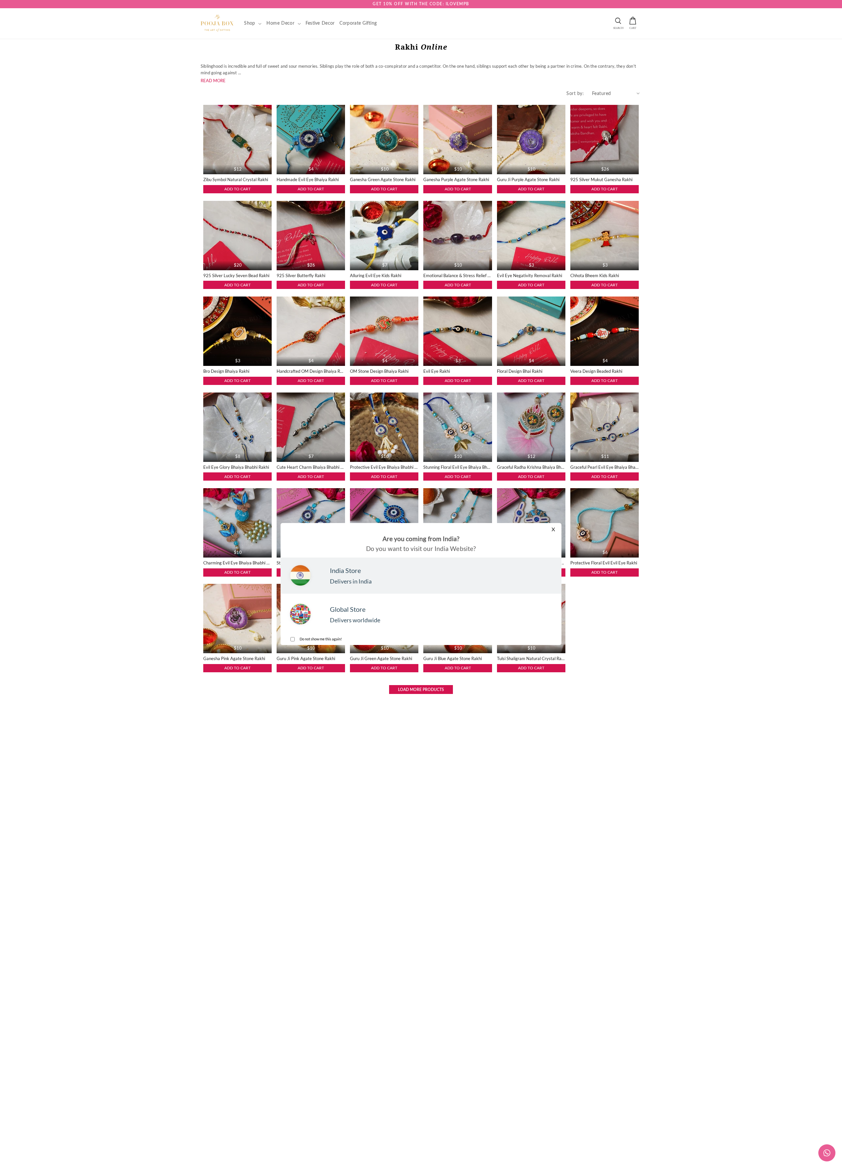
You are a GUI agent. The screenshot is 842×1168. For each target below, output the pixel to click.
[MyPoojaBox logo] (217, 23)
